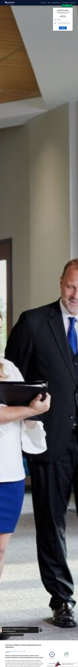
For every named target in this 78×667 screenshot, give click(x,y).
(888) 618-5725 (73, 2)
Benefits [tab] (20, 651)
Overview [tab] (7, 651)
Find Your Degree (43, 2)
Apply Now (67, 5)
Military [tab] (24, 651)
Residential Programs (56, 2)
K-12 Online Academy (65, 2)
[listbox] (63, 19)
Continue (63, 28)
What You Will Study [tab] (14, 651)
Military (49, 2)
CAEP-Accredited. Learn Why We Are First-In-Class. (13, 634)
